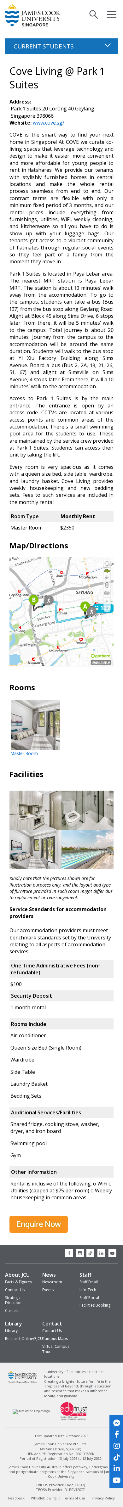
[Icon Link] (116, 1423)
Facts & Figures (18, 1282)
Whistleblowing (43, 1498)
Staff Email (88, 1282)
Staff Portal (89, 1297)
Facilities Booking (94, 1305)
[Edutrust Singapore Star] (74, 1419)
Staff (85, 1274)
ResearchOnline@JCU (24, 1338)
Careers (12, 1310)
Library (13, 1323)
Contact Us (15, 1289)
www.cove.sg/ (48, 122)
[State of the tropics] (31, 1411)
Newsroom (52, 1282)
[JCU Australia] (22, 1382)
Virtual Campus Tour (55, 1349)
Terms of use (74, 1498)
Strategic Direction (13, 1300)
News (49, 1274)
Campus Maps (55, 1338)
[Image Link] (38, 1231)
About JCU (17, 1274)
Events (48, 1289)
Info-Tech (87, 1289)
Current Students (44, 46)
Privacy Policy (103, 1498)
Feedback (16, 1498)
